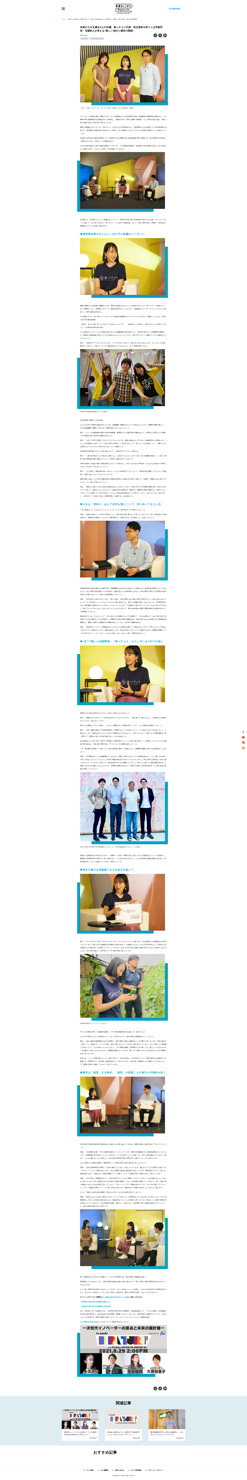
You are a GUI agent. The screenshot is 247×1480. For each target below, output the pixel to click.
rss (243, 748)
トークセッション (97, 38)
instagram (243, 742)
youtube (243, 737)
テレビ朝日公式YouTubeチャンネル (114, 1297)
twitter (243, 732)
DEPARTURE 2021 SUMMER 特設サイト (96, 1302)
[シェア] (160, 35)
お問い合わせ (119, 1470)
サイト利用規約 (136, 1470)
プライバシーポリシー (155, 1470)
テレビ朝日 (90, 1470)
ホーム (64, 19)
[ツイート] (155, 35)
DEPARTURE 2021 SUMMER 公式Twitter (96, 1306)
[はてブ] (165, 35)
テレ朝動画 (104, 1470)
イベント (84, 38)
